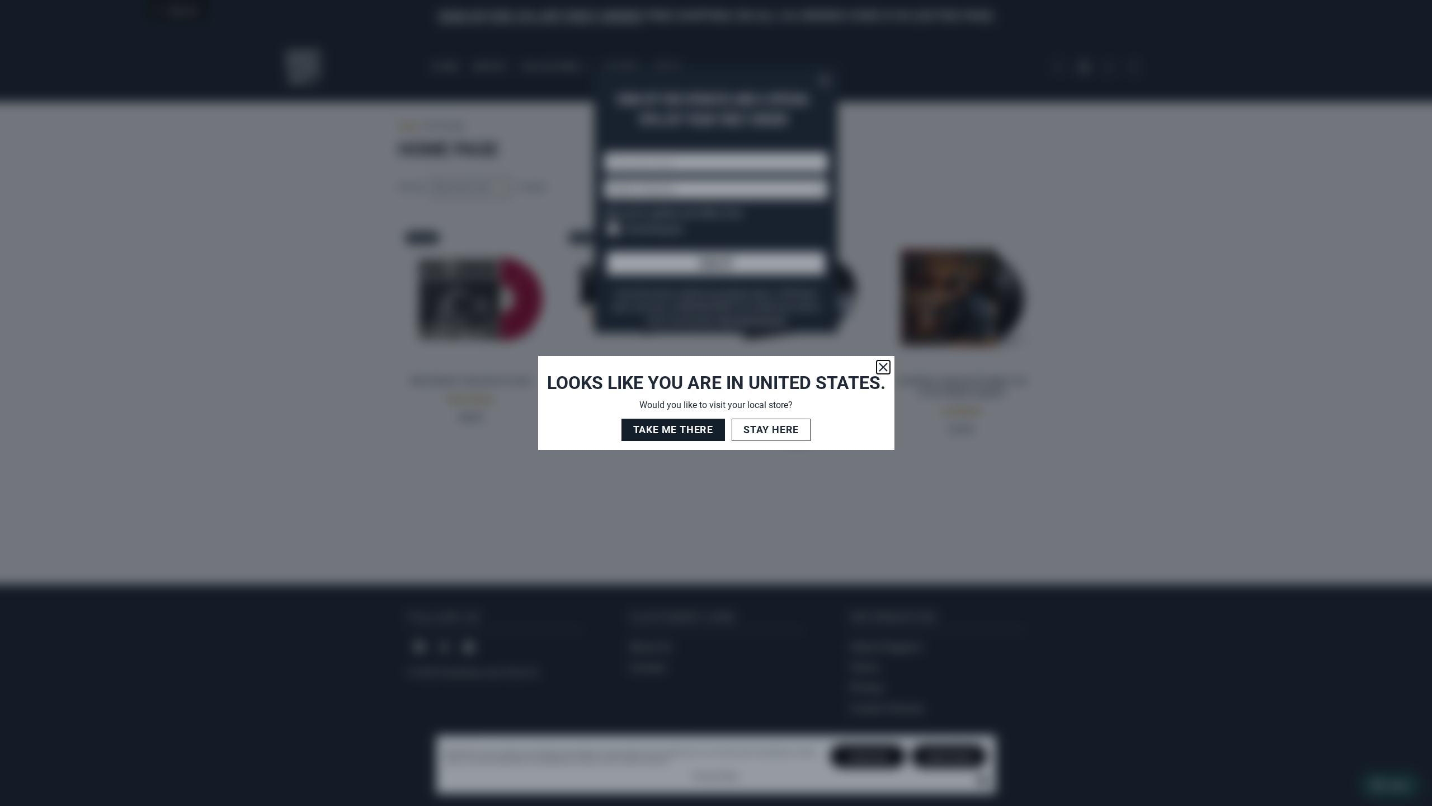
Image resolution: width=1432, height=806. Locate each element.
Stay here (771, 429)
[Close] (883, 367)
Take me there (673, 429)
